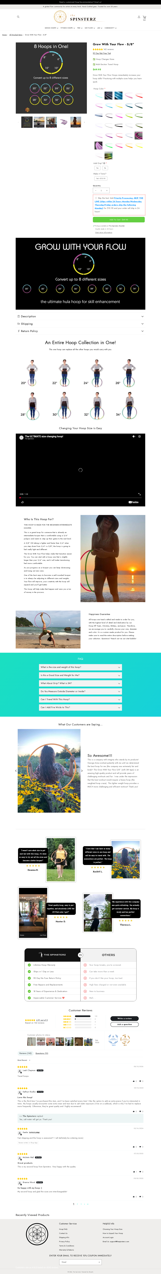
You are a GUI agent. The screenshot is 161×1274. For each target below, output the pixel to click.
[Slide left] (18, 122)
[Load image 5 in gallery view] (75, 122)
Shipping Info (64, 1237)
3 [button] (81, 1204)
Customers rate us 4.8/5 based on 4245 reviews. (37, 1267)
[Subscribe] (99, 1262)
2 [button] (77, 1204)
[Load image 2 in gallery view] (39, 122)
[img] (22, 1066)
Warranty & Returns (66, 1250)
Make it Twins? (99, 173)
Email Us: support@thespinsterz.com (116, 1241)
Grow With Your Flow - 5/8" (36, 35)
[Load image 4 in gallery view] (63, 122)
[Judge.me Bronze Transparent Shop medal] (125, 1039)
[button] (18, 16)
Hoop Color (98, 88)
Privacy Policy (64, 1241)
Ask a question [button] (124, 1024)
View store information (103, 232)
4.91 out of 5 (42, 1020)
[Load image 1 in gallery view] (26, 122)
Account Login (108, 1237)
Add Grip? (98, 163)
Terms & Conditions (66, 1246)
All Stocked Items (15, 35)
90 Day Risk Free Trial (102, 53)
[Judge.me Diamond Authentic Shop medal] (113, 1039)
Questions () (41, 1053)
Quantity (97, 185)
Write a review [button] (125, 1018)
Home (4, 35)
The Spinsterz (77, 1272)
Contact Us (63, 1233)
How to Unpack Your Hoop (113, 1233)
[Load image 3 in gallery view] (51, 122)
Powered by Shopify (87, 1272)
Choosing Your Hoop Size (112, 1229)
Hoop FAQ (63, 1229)
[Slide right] (84, 122)
